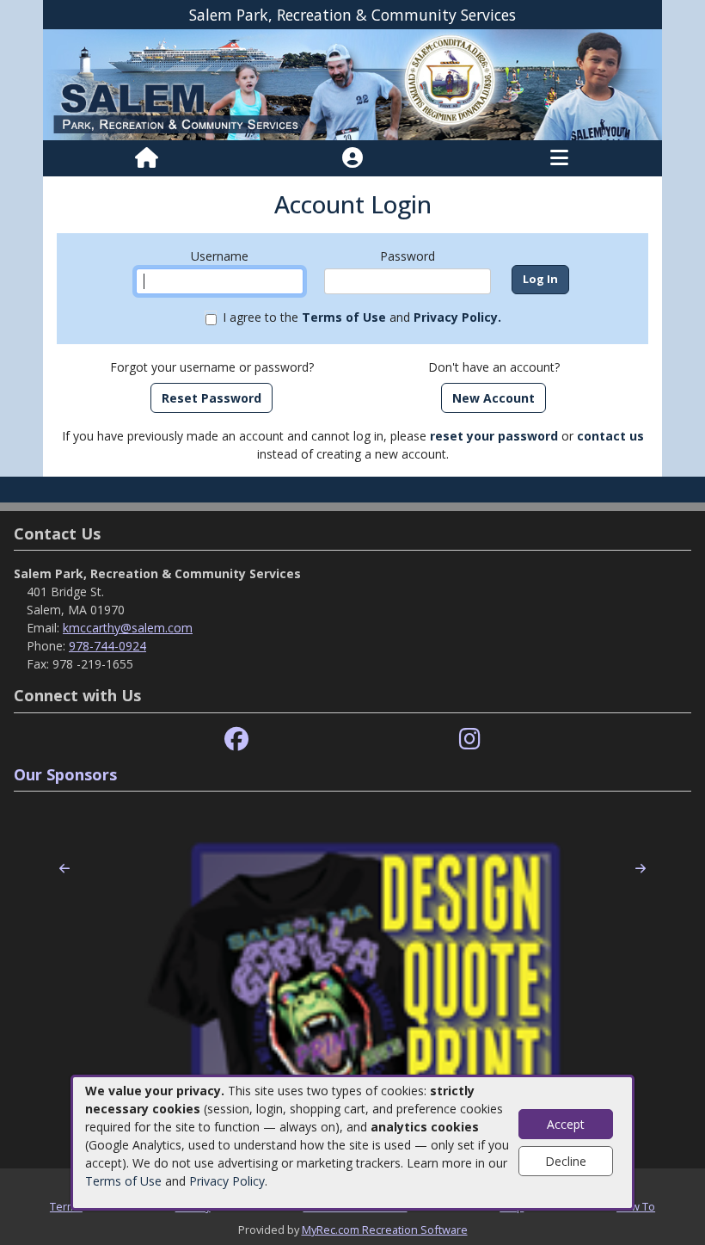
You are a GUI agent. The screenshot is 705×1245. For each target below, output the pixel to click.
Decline (565, 1161)
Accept (566, 1124)
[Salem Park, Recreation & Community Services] (352, 84)
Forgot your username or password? (212, 367)
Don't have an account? (494, 367)
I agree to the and (362, 317)
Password (407, 256)
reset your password (494, 436)
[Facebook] (236, 739)
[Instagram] (470, 739)
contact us (610, 436)
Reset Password (211, 398)
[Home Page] (146, 158)
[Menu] (559, 158)
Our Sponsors (65, 774)
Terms (66, 1206)
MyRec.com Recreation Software (385, 1229)
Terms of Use (123, 1181)
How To (635, 1206)
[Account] (352, 158)
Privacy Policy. (457, 317)
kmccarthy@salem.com (128, 627)
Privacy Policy (227, 1181)
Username (219, 256)
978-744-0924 (107, 646)
